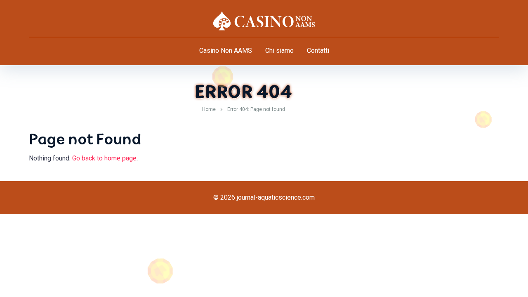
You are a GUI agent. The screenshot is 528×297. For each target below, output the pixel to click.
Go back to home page (104, 158)
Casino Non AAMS (225, 50)
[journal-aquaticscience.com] (264, 20)
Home (209, 109)
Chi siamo (279, 50)
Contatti (318, 50)
